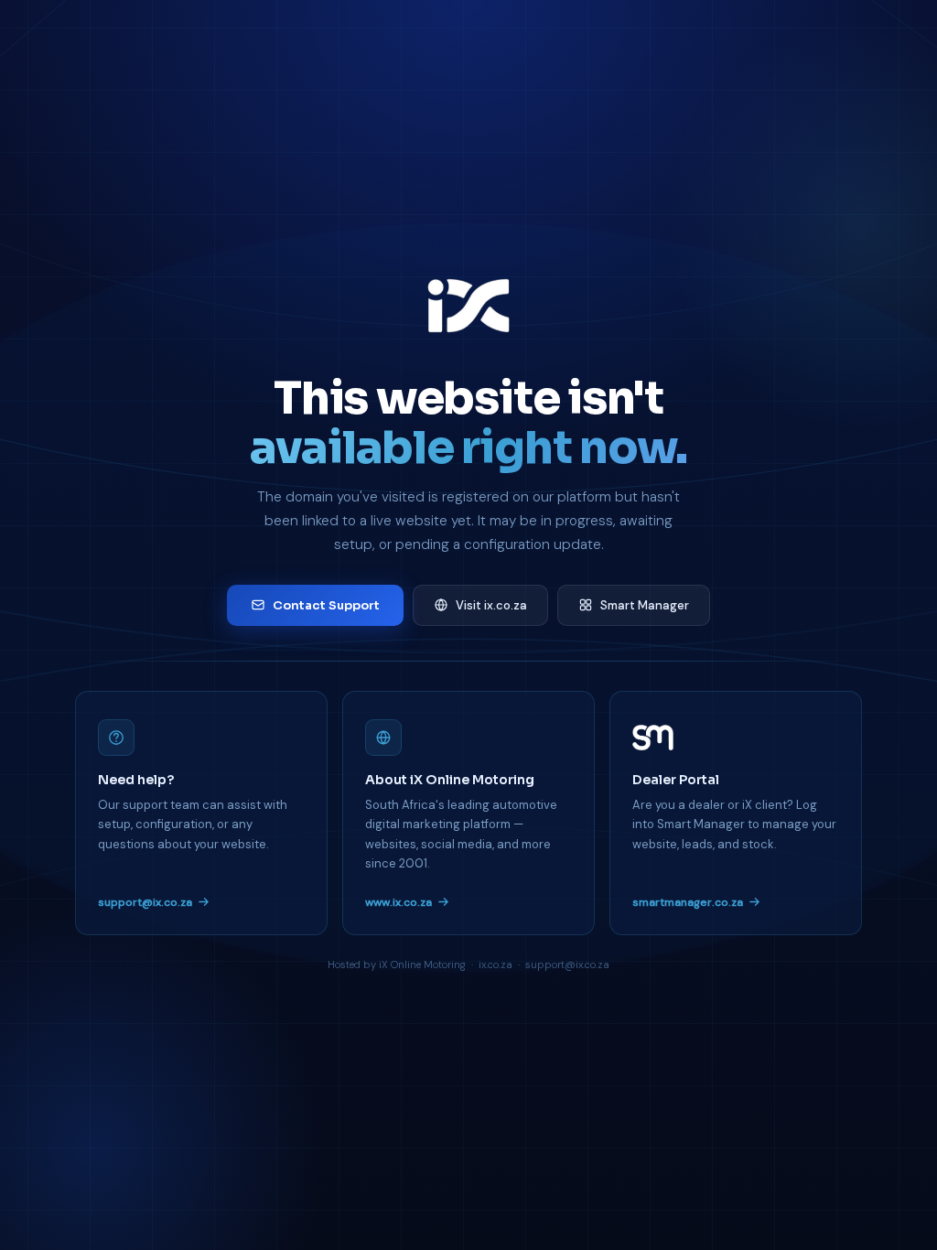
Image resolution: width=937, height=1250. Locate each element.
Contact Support (326, 605)
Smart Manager (644, 605)
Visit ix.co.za (491, 605)
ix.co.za (495, 964)
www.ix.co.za (398, 902)
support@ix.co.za (145, 902)
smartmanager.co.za (687, 902)
